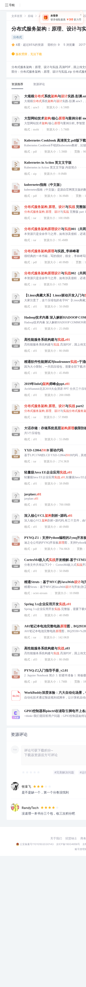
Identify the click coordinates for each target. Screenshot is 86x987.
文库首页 (16, 16)
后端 (30, 16)
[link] (16, 16)
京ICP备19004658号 (68, 844)
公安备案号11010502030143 (37, 844)
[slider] (31, 772)
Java (41, 16)
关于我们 (56, 838)
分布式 (17, 37)
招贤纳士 (71, 838)
